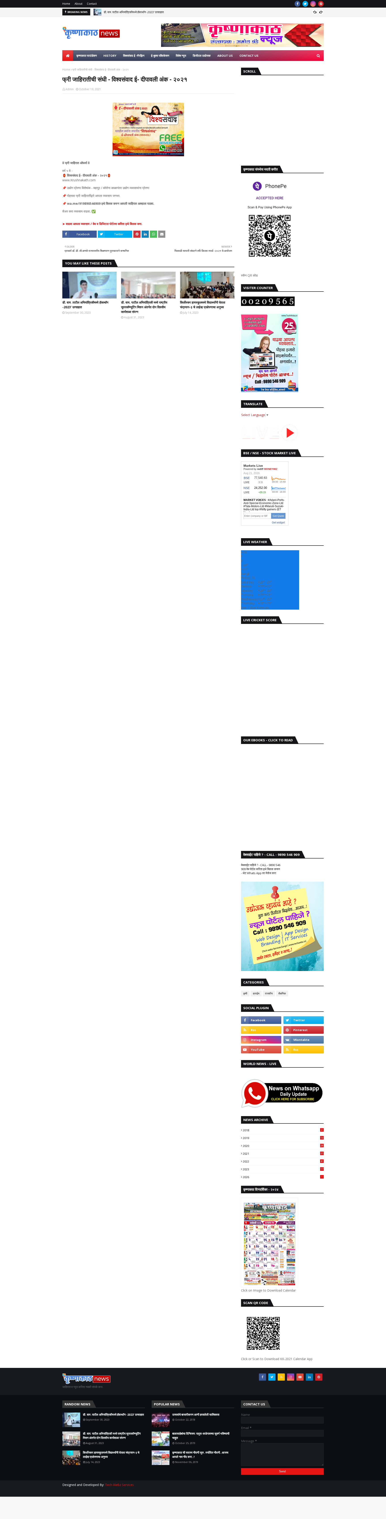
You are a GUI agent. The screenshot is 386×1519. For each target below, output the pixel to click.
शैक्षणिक (282, 993)
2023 (283, 1169)
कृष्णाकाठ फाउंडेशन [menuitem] (86, 56)
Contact (92, 4)
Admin (69, 89)
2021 (283, 1154)
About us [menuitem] (225, 56)
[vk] (303, 1040)
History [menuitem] (109, 56)
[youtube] (261, 1049)
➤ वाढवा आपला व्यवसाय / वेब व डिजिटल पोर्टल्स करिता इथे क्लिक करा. (102, 224)
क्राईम (256, 993)
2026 (283, 1177)
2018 (283, 1130)
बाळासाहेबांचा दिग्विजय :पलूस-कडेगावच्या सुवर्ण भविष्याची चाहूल (200, 1435)
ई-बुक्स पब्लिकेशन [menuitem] (160, 56)
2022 (283, 1161)
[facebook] (297, 4)
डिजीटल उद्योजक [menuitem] (202, 56)
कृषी (245, 993)
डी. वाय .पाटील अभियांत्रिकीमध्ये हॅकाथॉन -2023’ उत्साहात (134, 12)
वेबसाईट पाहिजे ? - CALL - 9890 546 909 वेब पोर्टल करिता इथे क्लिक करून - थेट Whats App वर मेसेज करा (260, 869)
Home (66, 4)
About (78, 4)
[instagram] (313, 4)
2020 (283, 1146)
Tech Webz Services (119, 1485)
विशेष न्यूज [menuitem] (181, 56)
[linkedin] (309, 1377)
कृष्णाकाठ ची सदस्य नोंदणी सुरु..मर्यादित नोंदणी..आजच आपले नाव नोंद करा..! (200, 1454)
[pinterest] (321, 4)
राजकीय (269, 993)
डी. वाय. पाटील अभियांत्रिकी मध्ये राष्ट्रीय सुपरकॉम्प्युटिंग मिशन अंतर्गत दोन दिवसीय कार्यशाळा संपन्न (144, 307)
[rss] (261, 1030)
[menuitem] (67, 55)
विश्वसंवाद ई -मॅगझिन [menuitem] (133, 56)
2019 (283, 1138)
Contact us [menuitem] (248, 56)
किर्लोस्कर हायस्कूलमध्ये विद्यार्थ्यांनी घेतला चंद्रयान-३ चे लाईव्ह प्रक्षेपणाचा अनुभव (202, 304)
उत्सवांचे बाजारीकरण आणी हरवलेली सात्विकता (195, 1415)
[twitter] (305, 4)
